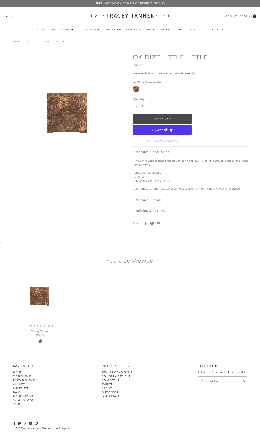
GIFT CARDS (110, 392)
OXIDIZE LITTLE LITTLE (40, 326)
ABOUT (107, 388)
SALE (220, 29)
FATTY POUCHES (88, 29)
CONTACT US (110, 380)
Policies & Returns (150, 210)
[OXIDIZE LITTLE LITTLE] (40, 296)
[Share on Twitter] (152, 223)
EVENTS (107, 384)
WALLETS (112, 29)
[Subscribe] (242, 381)
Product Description (152, 152)
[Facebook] (14, 423)
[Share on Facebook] (145, 223)
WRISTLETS (132, 29)
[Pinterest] (25, 423)
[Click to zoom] (121, 60)
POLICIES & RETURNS (116, 376)
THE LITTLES (31, 41)
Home (16, 41)
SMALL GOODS (200, 29)
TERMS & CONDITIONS (117, 372)
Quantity (138, 99)
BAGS (151, 29)
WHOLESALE (110, 396)
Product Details (148, 200)
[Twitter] (19, 423)
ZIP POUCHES (61, 29)
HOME (41, 29)
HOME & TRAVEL (172, 29)
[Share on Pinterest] (158, 223)
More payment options (162, 141)
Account (230, 16)
